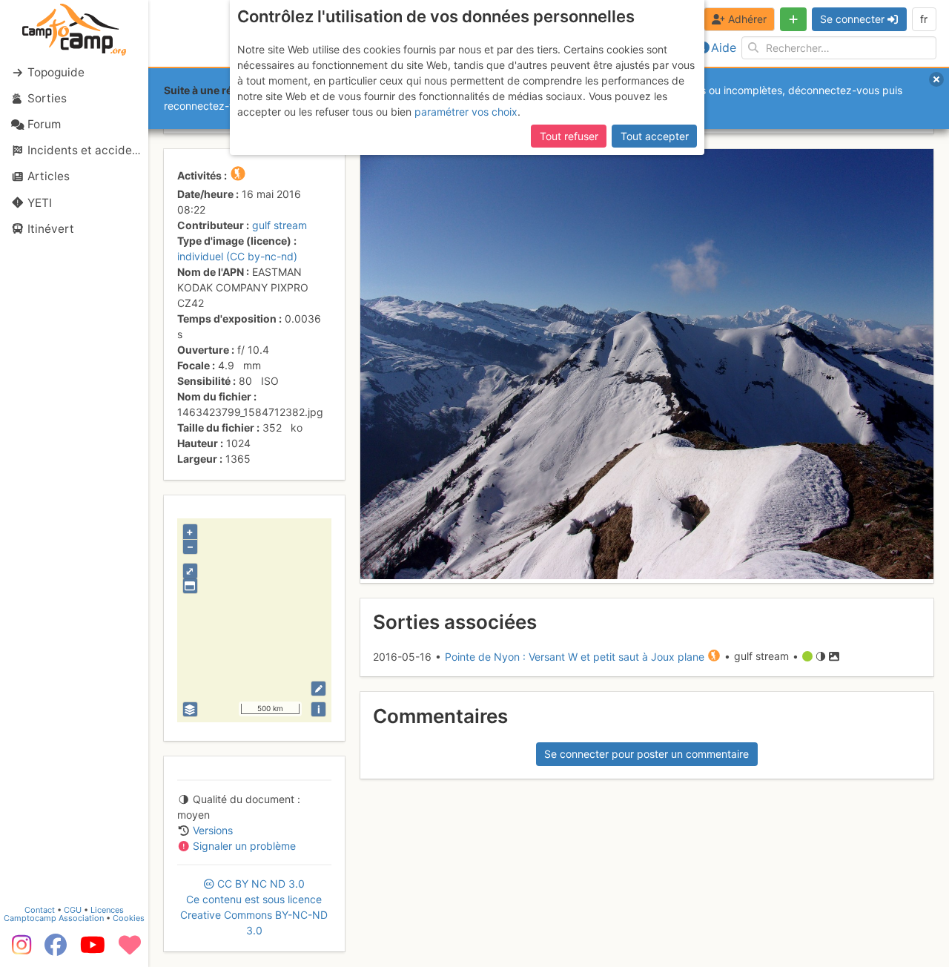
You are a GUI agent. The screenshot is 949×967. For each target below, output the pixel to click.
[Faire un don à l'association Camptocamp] (130, 950)
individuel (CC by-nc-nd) (237, 256)
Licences (107, 910)
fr (923, 19)
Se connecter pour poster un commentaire (646, 753)
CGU (73, 910)
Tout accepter (655, 136)
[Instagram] (18, 950)
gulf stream (279, 225)
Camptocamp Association (54, 918)
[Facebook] (55, 950)
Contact (39, 910)
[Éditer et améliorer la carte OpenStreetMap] (318, 688)
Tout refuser (569, 136)
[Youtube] (92, 950)
